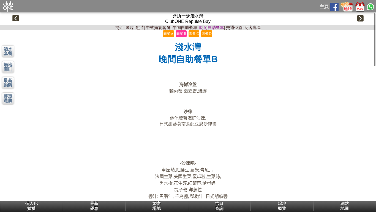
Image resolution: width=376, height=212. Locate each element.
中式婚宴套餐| (158, 27)
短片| (140, 27)
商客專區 (252, 27)
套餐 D (207, 34)
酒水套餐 (8, 51)
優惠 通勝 (8, 98)
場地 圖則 (8, 66)
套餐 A (168, 34)
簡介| (119, 27)
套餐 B (181, 34)
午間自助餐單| (185, 27)
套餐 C (194, 34)
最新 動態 (8, 82)
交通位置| (234, 27)
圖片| (130, 27)
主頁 (324, 6)
